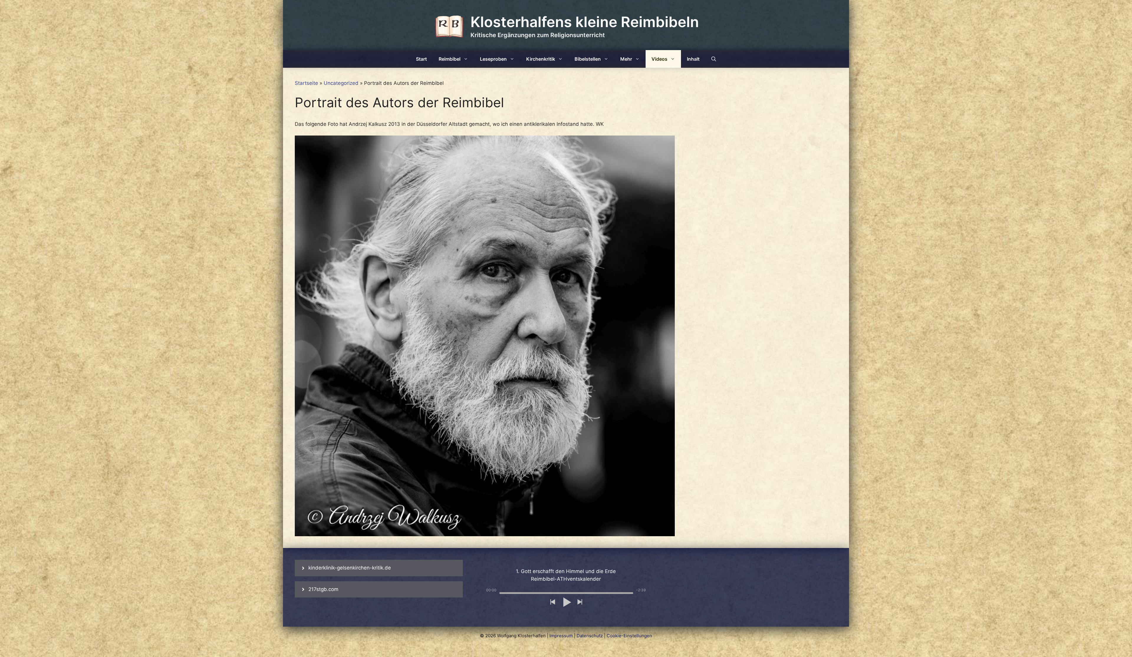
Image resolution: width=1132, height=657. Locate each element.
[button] (552, 602)
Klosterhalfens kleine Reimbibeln (584, 22)
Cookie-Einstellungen (629, 635)
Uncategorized (341, 83)
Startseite (306, 83)
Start (421, 59)
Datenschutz (590, 635)
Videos (659, 59)
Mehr (626, 59)
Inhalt (693, 59)
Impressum (561, 635)
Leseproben (493, 59)
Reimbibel (449, 59)
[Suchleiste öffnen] (713, 59)
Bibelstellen (588, 59)
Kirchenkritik (540, 59)
